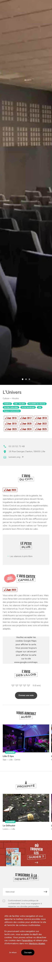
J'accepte (28, 952)
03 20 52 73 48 (17, 446)
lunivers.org (14, 457)
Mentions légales (37, 943)
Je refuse (13, 952)
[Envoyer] (45, 892)
